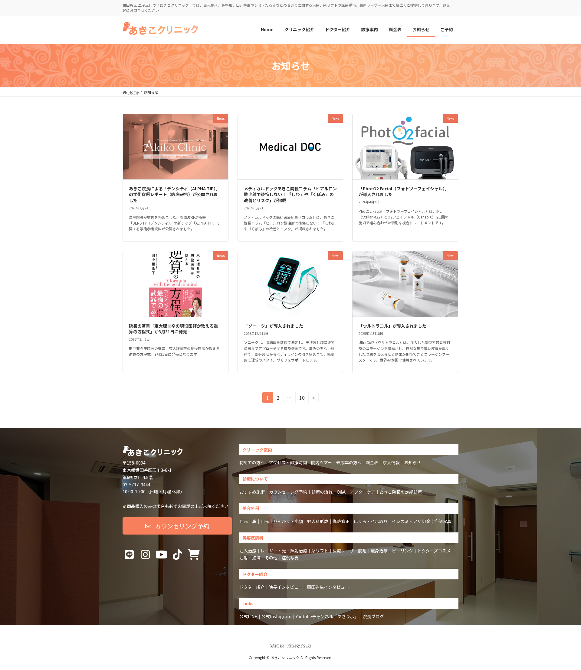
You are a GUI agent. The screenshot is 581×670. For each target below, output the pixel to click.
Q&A (341, 492)
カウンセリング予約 (288, 492)
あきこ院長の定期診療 (400, 492)
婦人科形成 (317, 521)
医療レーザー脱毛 (349, 551)
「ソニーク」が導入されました (273, 326)
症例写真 (442, 521)
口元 (265, 521)
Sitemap (277, 645)
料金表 (372, 462)
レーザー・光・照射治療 (284, 551)
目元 (243, 521)
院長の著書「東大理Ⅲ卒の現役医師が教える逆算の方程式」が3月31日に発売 (173, 329)
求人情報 (391, 462)
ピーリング (402, 551)
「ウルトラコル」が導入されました (392, 326)
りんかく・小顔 (288, 521)
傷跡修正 (341, 521)
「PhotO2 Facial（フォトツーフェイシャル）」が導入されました (404, 191)
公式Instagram (276, 616)
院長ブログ (373, 616)
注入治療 (247, 551)
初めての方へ (252, 462)
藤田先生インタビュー (328, 587)
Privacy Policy (299, 645)
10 (302, 398)
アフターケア (362, 492)
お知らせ (412, 462)
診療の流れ (322, 492)
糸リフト (319, 551)
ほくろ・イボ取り (371, 521)
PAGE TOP (563, 644)
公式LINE (248, 616)
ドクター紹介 (251, 587)
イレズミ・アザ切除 (411, 521)
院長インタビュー (286, 587)
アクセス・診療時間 (288, 462)
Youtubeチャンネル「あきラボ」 (327, 616)
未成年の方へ (349, 462)
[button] (177, 526)
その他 (271, 558)
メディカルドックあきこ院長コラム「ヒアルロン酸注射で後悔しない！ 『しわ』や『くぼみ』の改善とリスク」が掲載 (290, 194)
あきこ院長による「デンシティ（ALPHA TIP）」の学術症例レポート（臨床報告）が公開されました (174, 194)
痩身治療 (379, 551)
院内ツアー (321, 462)
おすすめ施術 (252, 492)
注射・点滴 (250, 558)
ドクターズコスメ (434, 551)
